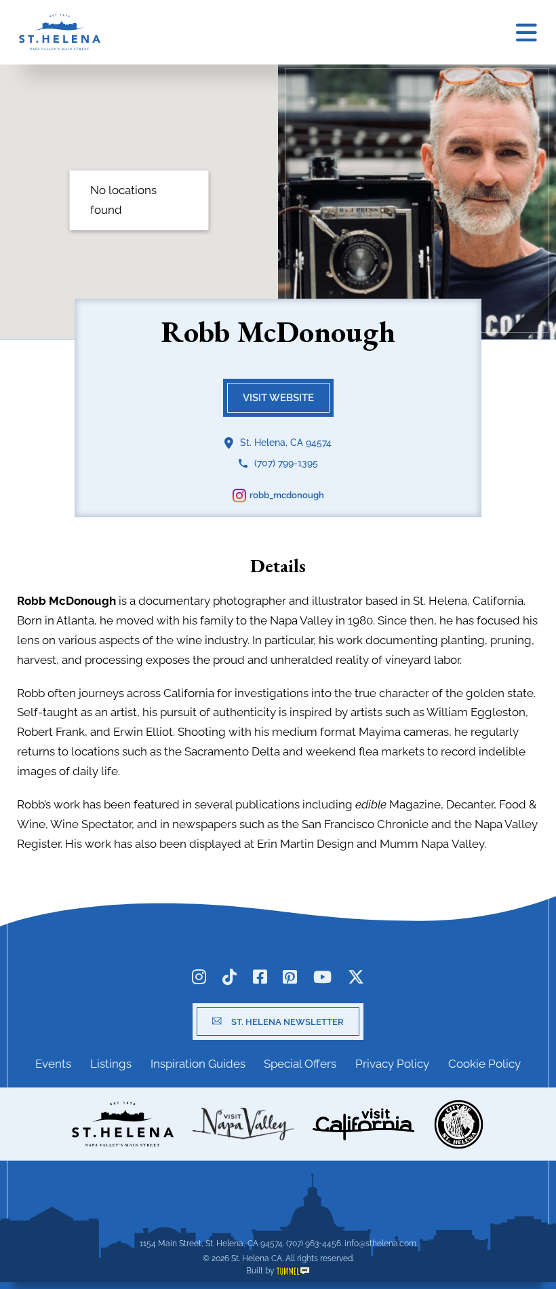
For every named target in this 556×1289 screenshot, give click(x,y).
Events (53, 1063)
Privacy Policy (392, 1063)
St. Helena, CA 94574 (286, 442)
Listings (111, 1063)
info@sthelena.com (380, 1243)
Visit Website (278, 397)
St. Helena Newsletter (287, 1021)
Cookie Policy (484, 1063)
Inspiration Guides (198, 1063)
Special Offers (300, 1063)
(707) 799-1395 (286, 462)
